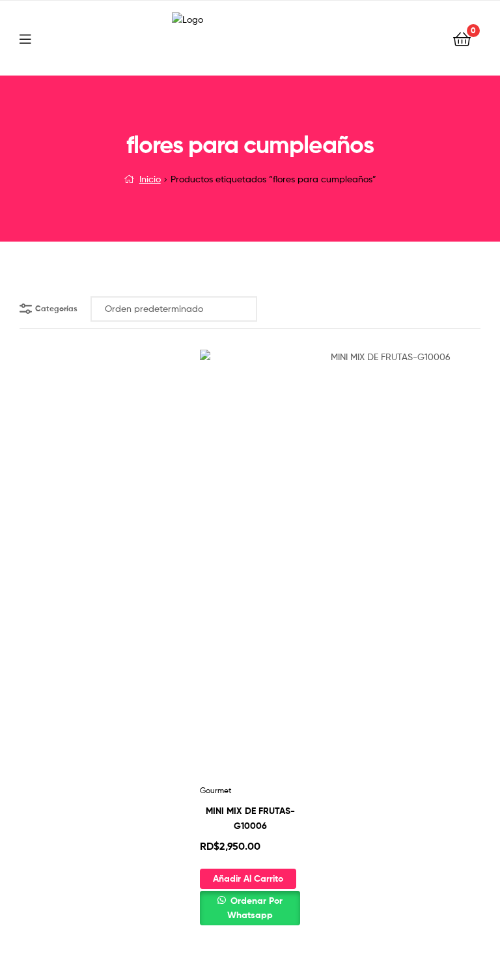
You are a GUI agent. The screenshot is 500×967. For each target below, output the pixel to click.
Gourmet (216, 790)
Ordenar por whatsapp (255, 908)
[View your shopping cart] (462, 38)
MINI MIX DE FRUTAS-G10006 (250, 818)
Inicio (150, 178)
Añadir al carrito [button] (248, 878)
